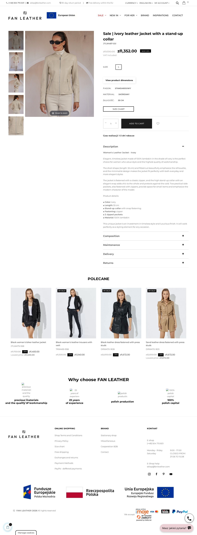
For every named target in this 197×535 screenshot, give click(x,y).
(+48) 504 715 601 (155, 443)
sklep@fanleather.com (40, 3)
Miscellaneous (108, 441)
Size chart (59, 446)
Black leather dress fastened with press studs (120, 344)
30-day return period (71, 3)
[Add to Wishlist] (158, 124)
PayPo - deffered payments (68, 468)
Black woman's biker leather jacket (28, 342)
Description (110, 146)
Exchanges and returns (66, 457)
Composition (111, 236)
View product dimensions (119, 80)
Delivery (108, 254)
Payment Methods (64, 463)
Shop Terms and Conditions (68, 435)
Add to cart (136, 123)
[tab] (146, 146)
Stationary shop (109, 435)
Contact (105, 452)
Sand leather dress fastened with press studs (165, 344)
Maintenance (111, 245)
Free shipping (62, 452)
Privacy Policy (61, 441)
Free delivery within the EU (100, 3)
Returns (108, 263)
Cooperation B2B (109, 446)
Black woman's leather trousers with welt (74, 344)
